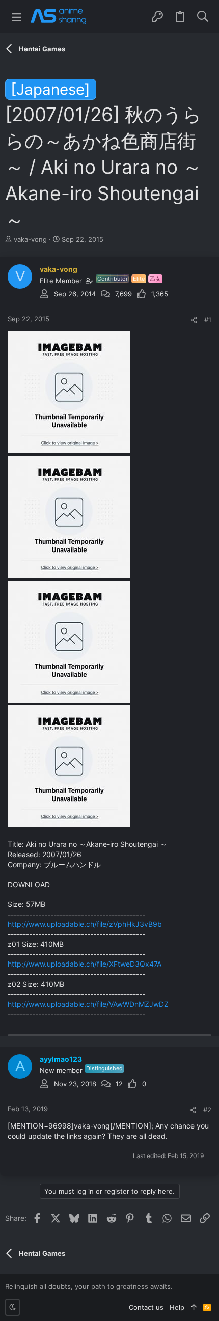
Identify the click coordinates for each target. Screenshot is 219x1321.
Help (177, 1307)
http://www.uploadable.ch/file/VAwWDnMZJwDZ (88, 1004)
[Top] (193, 1307)
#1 (207, 320)
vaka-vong (30, 239)
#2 (207, 1110)
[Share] (194, 320)
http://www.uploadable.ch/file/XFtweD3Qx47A (84, 963)
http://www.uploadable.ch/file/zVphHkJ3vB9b (85, 924)
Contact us (146, 1307)
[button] (16, 16)
